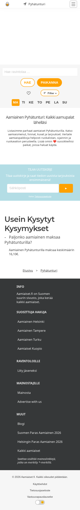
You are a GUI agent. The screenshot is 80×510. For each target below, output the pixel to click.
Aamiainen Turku (29, 340)
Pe (48, 102)
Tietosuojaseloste (43, 196)
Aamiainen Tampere (31, 331)
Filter (52, 93)
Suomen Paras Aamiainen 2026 (39, 433)
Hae (27, 82)
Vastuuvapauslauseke (40, 496)
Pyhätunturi (49, 270)
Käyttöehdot (40, 483)
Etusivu (28, 270)
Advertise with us (29, 402)
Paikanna (49, 82)
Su (64, 102)
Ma (15, 102)
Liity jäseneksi (27, 371)
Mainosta (24, 393)
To (39, 102)
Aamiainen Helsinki (30, 322)
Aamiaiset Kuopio (29, 348)
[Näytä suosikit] (29, 93)
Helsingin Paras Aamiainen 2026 (40, 442)
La (56, 102)
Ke (31, 102)
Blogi (21, 424)
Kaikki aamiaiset (28, 451)
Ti (23, 102)
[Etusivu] (7, 4)
